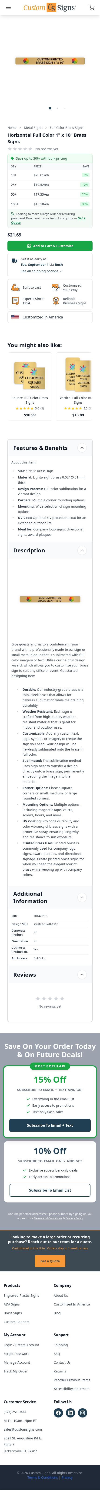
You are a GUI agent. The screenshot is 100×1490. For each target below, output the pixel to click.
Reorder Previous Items (72, 1380)
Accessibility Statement (72, 1389)
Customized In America (72, 1304)
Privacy (67, 1477)
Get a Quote (50, 1261)
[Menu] (8, 7)
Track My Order (16, 1371)
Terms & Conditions (42, 1477)
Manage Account (17, 1362)
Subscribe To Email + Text (50, 1125)
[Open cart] (91, 7)
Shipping (61, 1345)
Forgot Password (17, 1353)
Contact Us (62, 1362)
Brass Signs (13, 1313)
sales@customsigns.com (23, 1429)
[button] (50, 108)
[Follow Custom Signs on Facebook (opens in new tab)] (58, 1412)
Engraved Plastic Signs (21, 1295)
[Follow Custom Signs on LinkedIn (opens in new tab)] (70, 1412)
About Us (61, 1295)
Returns (60, 1371)
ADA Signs (12, 1304)
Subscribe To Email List (50, 1190)
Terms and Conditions (48, 1218)
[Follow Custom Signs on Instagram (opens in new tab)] (82, 1412)
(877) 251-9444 (15, 1412)
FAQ (57, 1353)
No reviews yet (46, 149)
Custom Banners (17, 1322)
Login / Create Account (21, 1345)
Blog (57, 1313)
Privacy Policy (74, 1218)
